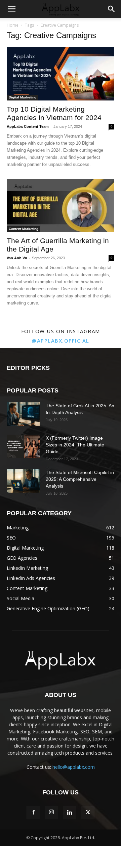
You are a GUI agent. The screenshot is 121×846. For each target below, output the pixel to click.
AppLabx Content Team (28, 126)
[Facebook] (33, 812)
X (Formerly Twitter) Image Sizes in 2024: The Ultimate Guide (75, 444)
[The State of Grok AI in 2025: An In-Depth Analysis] (23, 414)
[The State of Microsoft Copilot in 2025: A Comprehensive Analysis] (23, 481)
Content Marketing (23, 229)
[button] (11, 9)
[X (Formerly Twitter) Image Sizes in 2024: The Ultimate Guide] (23, 446)
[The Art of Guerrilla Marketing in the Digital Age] (60, 205)
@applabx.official (60, 340)
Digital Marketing (22, 97)
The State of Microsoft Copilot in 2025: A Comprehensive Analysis (80, 479)
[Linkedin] (69, 812)
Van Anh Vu (17, 258)
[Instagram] (51, 812)
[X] (87, 812)
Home (12, 25)
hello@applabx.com (73, 767)
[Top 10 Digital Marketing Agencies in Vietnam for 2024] (60, 73)
